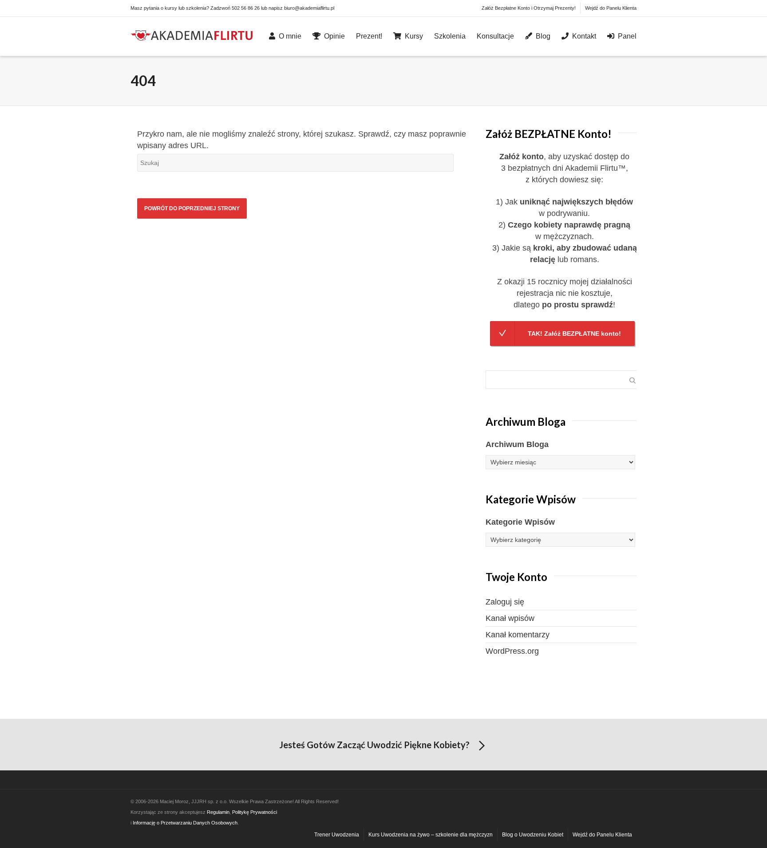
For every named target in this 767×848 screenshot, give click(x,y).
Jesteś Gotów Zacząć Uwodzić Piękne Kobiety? (374, 744)
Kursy (414, 36)
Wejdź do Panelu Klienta (611, 8)
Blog (543, 36)
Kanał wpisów (510, 618)
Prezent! (369, 36)
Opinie (334, 36)
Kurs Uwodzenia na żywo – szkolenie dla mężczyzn (430, 835)
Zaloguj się (505, 601)
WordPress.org (512, 651)
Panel (627, 36)
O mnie (290, 36)
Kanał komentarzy (518, 634)
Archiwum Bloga (517, 444)
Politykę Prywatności (254, 812)
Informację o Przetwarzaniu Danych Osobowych (185, 822)
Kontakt (584, 36)
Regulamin (218, 812)
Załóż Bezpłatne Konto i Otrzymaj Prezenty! (529, 8)
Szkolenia (450, 36)
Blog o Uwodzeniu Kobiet (532, 835)
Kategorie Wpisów (520, 522)
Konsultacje (495, 36)
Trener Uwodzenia (336, 835)
